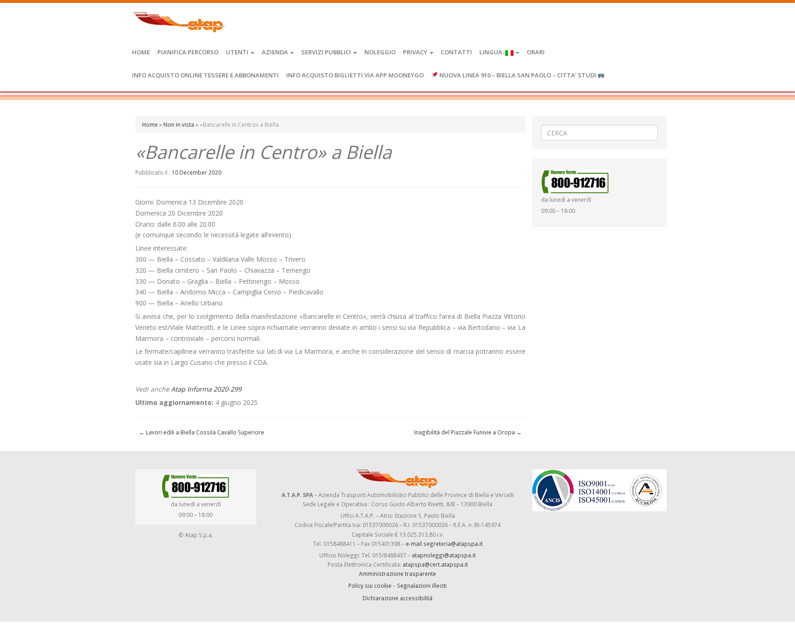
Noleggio (380, 52)
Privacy (416, 52)
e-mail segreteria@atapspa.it (444, 543)
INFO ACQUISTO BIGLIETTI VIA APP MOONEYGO (355, 75)
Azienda (275, 52)
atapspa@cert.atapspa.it (435, 564)
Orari (536, 52)
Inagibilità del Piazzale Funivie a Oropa (468, 432)
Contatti (456, 52)
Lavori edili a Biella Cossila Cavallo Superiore (201, 432)
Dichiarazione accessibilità (397, 598)
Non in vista (178, 124)
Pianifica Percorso (188, 52)
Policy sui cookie (370, 585)
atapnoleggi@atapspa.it (444, 555)
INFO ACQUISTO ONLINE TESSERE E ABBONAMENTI (205, 75)
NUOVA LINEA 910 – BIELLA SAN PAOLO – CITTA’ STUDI (518, 75)
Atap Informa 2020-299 (206, 389)
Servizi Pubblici (326, 52)
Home (141, 52)
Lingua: (492, 52)
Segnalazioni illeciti (422, 585)
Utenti (238, 52)
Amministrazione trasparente (397, 573)
